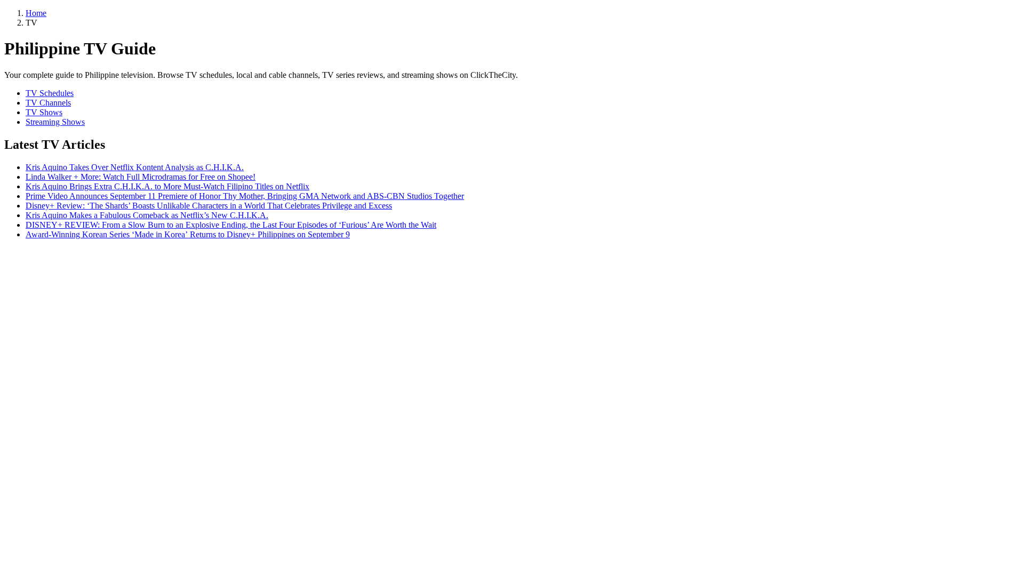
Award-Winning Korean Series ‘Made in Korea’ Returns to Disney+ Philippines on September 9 (188, 234)
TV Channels (48, 102)
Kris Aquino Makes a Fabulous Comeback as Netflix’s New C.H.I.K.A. (147, 215)
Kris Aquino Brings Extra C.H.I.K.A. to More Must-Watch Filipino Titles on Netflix (167, 186)
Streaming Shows (55, 121)
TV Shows (44, 112)
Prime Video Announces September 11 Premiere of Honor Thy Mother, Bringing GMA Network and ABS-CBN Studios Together (245, 196)
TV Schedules (50, 93)
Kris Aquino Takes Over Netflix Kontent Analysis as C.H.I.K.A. (135, 167)
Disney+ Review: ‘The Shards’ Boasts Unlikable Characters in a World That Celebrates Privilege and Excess (209, 205)
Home (36, 13)
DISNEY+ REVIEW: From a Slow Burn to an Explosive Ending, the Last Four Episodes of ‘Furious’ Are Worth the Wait (231, 224)
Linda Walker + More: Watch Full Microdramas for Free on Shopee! (140, 176)
